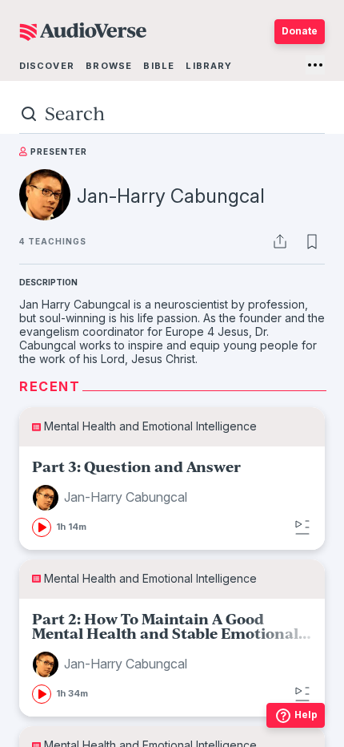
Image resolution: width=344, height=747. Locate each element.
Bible (158, 65)
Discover (46, 65)
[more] (315, 65)
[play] (41, 527)
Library (209, 65)
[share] (280, 241)
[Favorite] (312, 241)
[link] (172, 498)
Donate (300, 31)
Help (306, 715)
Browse (109, 65)
